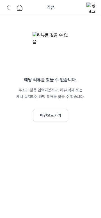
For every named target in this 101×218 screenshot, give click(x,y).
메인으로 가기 (50, 115)
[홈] (20, 8)
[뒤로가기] (9, 8)
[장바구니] (91, 8)
